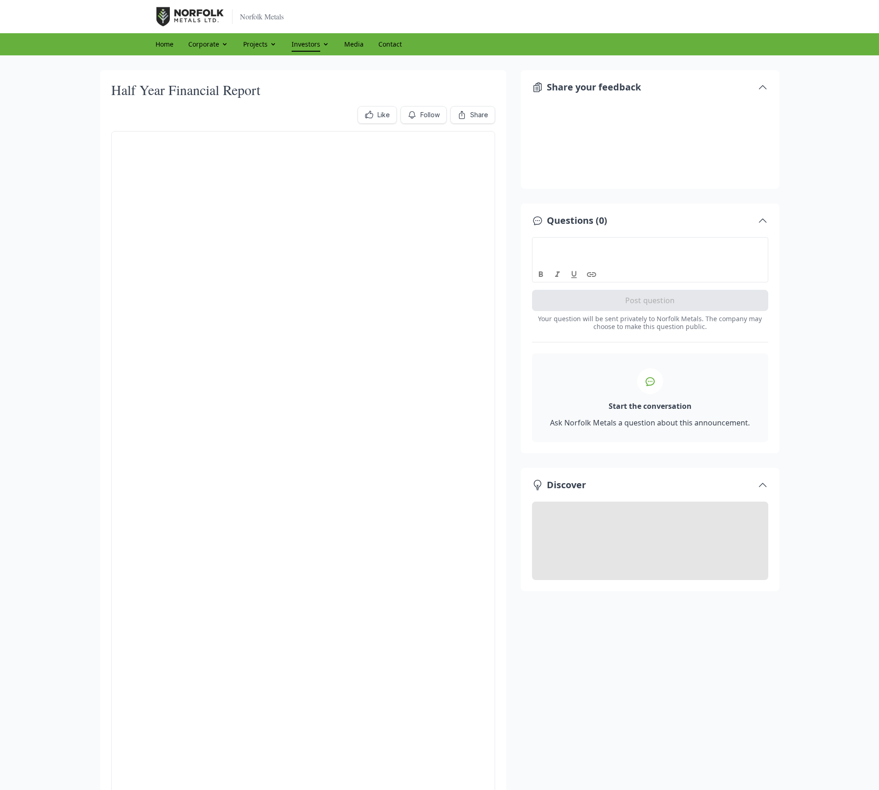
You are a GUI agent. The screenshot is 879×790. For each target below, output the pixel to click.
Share (479, 115)
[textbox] (650, 246)
